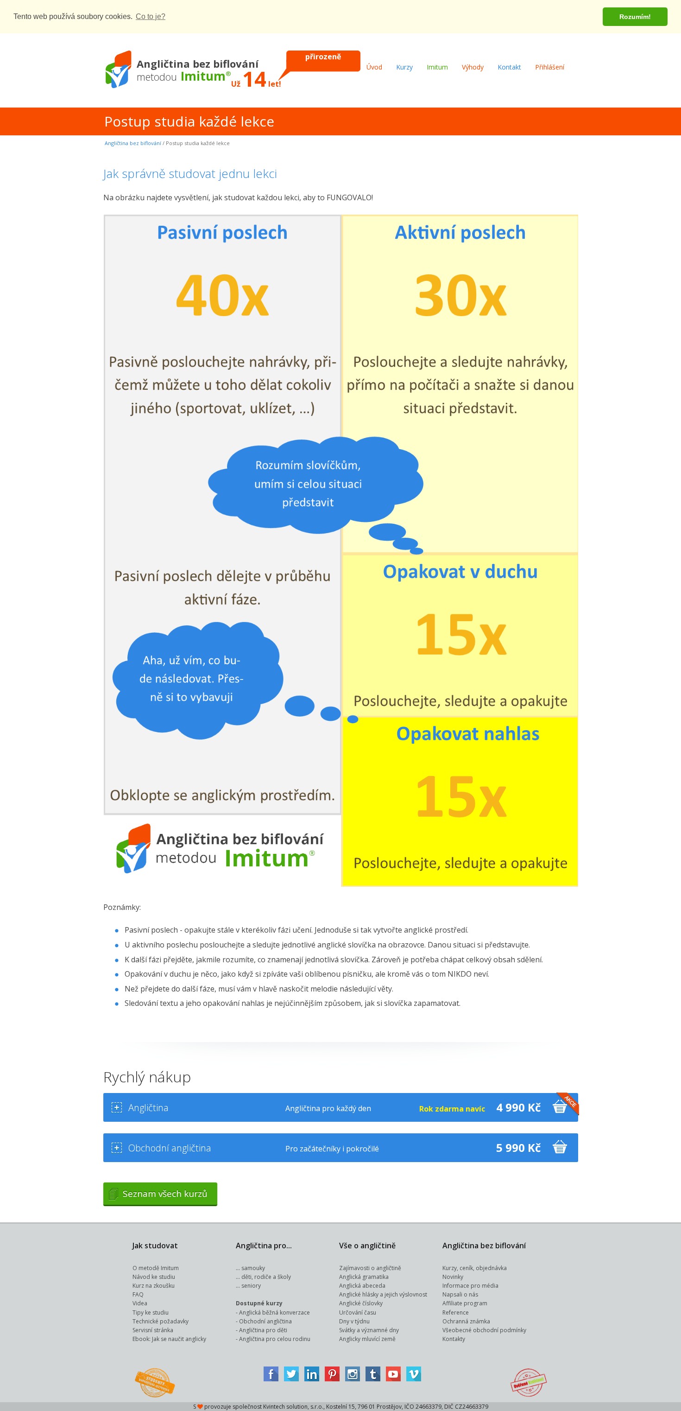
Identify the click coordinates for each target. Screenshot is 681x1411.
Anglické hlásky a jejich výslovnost (383, 1294)
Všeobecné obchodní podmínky (484, 1330)
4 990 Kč (518, 1107)
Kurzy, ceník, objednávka (474, 1268)
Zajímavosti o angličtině (370, 1268)
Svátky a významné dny (369, 1330)
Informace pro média (470, 1286)
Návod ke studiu (153, 1277)
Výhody (473, 67)
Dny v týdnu (354, 1321)
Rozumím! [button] (635, 16)
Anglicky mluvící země (367, 1339)
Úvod (374, 67)
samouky (253, 1268)
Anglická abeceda (362, 1286)
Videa (139, 1303)
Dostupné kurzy (259, 1303)
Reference (455, 1312)
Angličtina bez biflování (133, 143)
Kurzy (404, 67)
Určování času (357, 1312)
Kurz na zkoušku (153, 1286)
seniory (251, 1286)
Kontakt (509, 67)
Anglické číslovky (361, 1303)
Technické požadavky (160, 1321)
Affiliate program (464, 1303)
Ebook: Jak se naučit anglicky (169, 1339)
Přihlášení (549, 67)
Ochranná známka (466, 1321)
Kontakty (453, 1339)
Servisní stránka (152, 1330)
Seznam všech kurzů (165, 1194)
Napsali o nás (460, 1294)
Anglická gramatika (364, 1277)
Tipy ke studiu (150, 1312)
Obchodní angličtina (265, 1321)
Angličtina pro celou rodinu (274, 1339)
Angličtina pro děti (263, 1330)
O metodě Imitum (155, 1268)
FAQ (138, 1294)
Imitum (437, 67)
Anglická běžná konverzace (274, 1312)
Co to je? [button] (150, 16)
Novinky (452, 1277)
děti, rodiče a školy (266, 1277)
